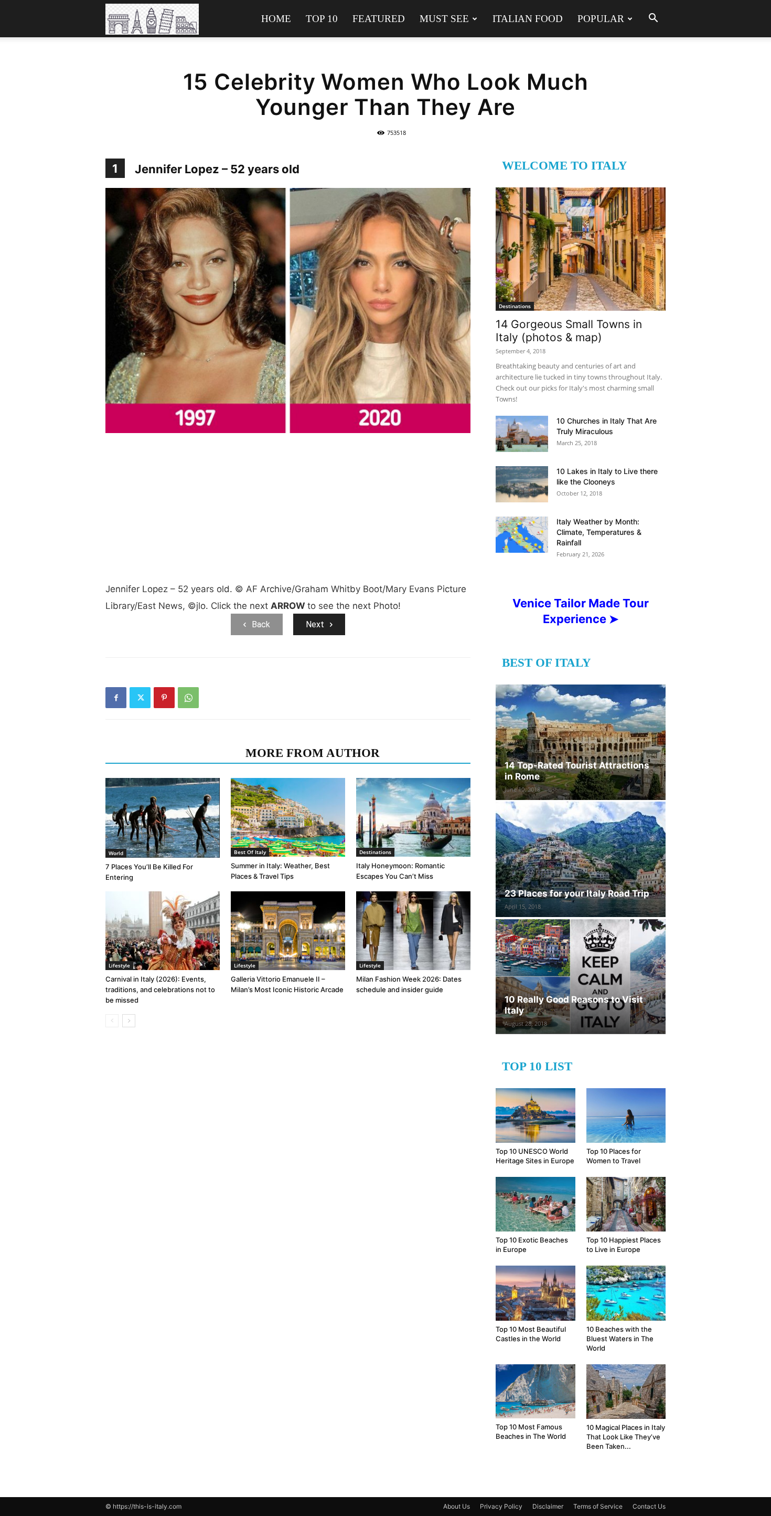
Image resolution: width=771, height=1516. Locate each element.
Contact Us (649, 1506)
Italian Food (527, 18)
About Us (456, 1506)
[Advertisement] (288, 509)
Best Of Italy (250, 852)
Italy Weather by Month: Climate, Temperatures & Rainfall (598, 532)
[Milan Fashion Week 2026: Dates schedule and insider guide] (413, 930)
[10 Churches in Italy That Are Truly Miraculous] (522, 434)
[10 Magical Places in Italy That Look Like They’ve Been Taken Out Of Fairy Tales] (626, 1391)
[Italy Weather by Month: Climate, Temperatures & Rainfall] (522, 535)
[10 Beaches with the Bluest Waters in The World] (626, 1293)
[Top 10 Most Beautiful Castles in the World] (535, 1293)
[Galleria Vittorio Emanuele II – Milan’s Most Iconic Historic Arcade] (288, 930)
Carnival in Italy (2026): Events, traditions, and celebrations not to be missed (160, 989)
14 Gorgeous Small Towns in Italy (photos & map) (569, 331)
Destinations (375, 852)
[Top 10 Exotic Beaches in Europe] (535, 1204)
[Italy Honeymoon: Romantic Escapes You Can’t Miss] (413, 817)
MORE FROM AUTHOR (312, 753)
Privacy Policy (501, 1506)
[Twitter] (140, 697)
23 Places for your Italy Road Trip (577, 893)
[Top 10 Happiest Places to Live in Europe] (626, 1204)
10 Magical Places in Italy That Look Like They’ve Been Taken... (625, 1436)
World (116, 853)
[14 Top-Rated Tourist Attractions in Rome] (581, 742)
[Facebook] (115, 697)
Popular (600, 18)
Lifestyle (119, 965)
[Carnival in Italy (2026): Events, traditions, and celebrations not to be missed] (162, 930)
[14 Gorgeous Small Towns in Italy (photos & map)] (581, 249)
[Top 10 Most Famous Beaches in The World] (535, 1391)
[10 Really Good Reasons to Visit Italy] (581, 976)
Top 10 (322, 18)
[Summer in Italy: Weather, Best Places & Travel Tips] (288, 817)
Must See (444, 18)
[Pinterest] (164, 697)
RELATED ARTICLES (172, 753)
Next (315, 624)
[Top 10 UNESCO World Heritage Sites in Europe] (535, 1115)
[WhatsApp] (188, 697)
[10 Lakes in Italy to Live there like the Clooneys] (522, 484)
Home (276, 18)
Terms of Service (598, 1506)
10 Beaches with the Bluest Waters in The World (620, 1338)
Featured (378, 18)
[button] (653, 19)
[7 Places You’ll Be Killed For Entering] (162, 817)
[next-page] (128, 1020)
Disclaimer (547, 1506)
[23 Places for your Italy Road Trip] (581, 859)
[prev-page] (112, 1020)
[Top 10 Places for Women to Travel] (626, 1115)
